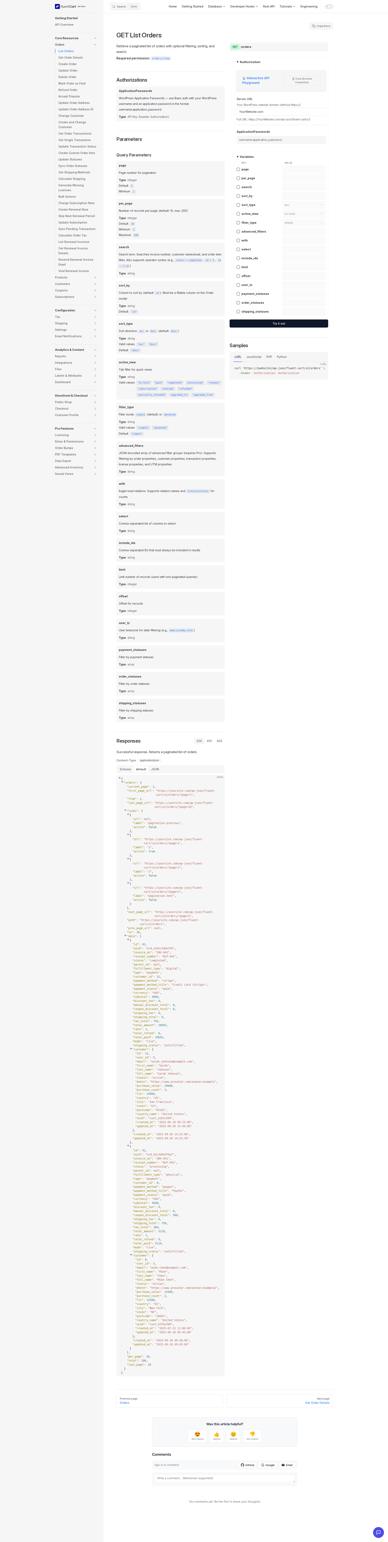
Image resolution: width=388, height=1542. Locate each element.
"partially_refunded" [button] (152, 394)
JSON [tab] (155, 769)
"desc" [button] (153, 344)
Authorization (250, 62)
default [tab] (141, 769)
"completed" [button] (174, 382)
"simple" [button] (143, 427)
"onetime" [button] (167, 388)
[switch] (329, 6)
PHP (269, 356)
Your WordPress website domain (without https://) (268, 104)
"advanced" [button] (160, 427)
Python (282, 356)
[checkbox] (238, 169)
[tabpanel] (170, 1062)
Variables (247, 156)
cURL (237, 356)
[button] (76, 18)
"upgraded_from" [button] (203, 394)
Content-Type (126, 760)
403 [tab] (219, 741)
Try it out (279, 323)
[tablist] (209, 741)
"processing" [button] (195, 382)
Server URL (245, 99)
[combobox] (304, 205)
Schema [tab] (125, 769)
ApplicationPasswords (253, 131)
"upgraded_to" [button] (179, 394)
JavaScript (253, 356)
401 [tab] (209, 741)
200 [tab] (199, 741)
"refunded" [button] (185, 388)
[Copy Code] (218, 781)
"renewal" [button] (214, 382)
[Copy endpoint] (322, 46)
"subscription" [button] (147, 388)
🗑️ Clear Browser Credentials (302, 80)
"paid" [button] (158, 382)
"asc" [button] (141, 344)
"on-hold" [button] (144, 382)
